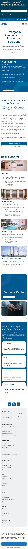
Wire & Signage (8, 185)
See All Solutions (7, 89)
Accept (14, 544)
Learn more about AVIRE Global (14, 146)
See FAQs (6, 365)
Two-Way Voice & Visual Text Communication (15, 209)
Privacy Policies (10, 547)
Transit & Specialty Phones (11, 241)
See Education (7, 351)
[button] (26, 530)
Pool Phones (8, 242)
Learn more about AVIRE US (14, 143)
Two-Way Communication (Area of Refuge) (15, 181)
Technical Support (8, 379)
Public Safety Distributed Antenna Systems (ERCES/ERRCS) (12, 416)
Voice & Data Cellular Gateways (12, 266)
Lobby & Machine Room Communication (14, 211)
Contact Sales (7, 392)
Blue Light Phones (9, 239)
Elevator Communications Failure (12, 215)
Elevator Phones (9, 212)
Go (25, 11)
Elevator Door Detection (10, 214)
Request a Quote (8, 297)
